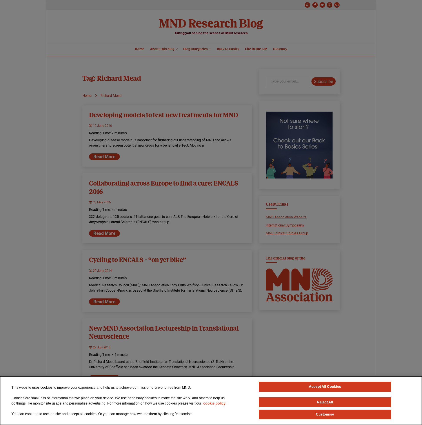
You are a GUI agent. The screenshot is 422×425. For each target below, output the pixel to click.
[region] (211, 400)
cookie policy (214, 403)
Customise (325, 414)
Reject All (325, 402)
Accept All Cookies (325, 386)
